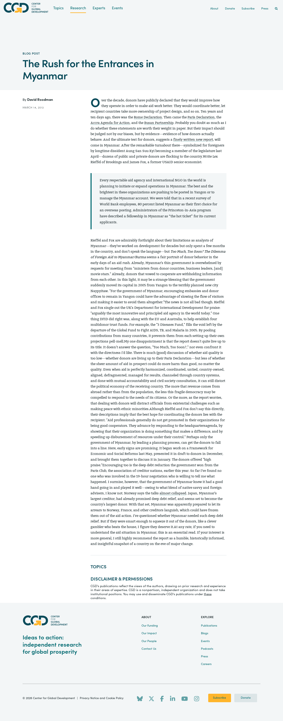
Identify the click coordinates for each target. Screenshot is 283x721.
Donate (246, 698)
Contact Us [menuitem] (149, 649)
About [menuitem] (214, 8)
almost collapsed (173, 493)
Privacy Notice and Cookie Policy (101, 698)
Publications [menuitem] (209, 625)
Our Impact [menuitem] (149, 633)
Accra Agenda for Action (110, 123)
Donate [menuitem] (230, 8)
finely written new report (193, 140)
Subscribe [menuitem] (248, 8)
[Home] (26, 7)
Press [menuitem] (264, 8)
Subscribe (219, 698)
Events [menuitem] (205, 641)
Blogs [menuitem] (204, 633)
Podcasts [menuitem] (207, 649)
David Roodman (40, 100)
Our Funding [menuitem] (150, 625)
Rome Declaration (148, 117)
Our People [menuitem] (149, 641)
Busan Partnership (159, 123)
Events (117, 8)
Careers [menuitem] (206, 664)
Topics (58, 8)
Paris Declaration (201, 117)
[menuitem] (276, 9)
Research (78, 8)
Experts (99, 8)
